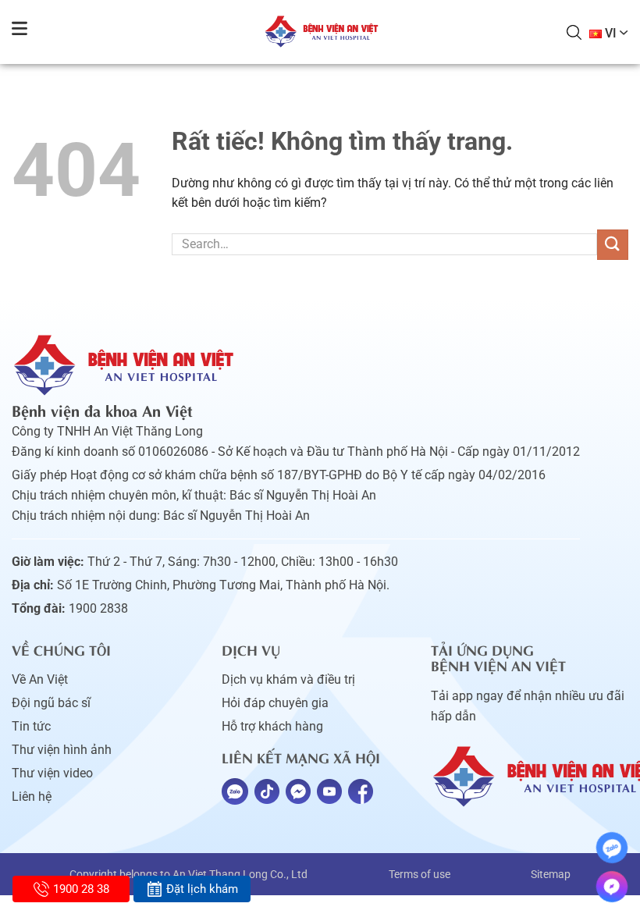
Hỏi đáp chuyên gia (275, 702)
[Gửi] (612, 244)
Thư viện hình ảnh (62, 749)
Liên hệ (32, 796)
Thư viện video (52, 773)
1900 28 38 (81, 889)
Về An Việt (40, 679)
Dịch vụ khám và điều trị (288, 679)
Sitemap (551, 874)
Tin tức (31, 726)
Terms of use (419, 874)
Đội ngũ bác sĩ (51, 702)
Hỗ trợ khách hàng (272, 726)
